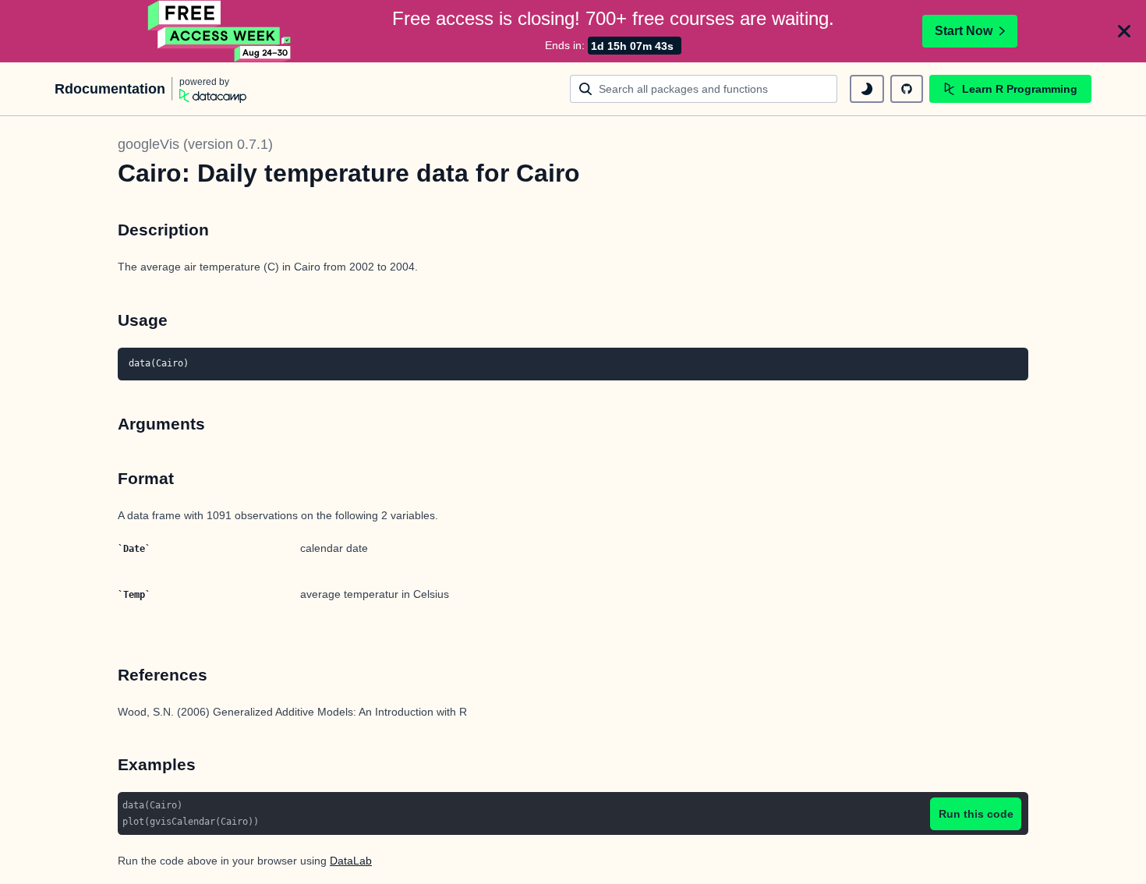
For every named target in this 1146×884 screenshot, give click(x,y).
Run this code (976, 814)
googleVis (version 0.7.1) (195, 144)
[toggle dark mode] (867, 89)
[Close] (1124, 31)
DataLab (351, 860)
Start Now (963, 30)
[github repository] (906, 89)
